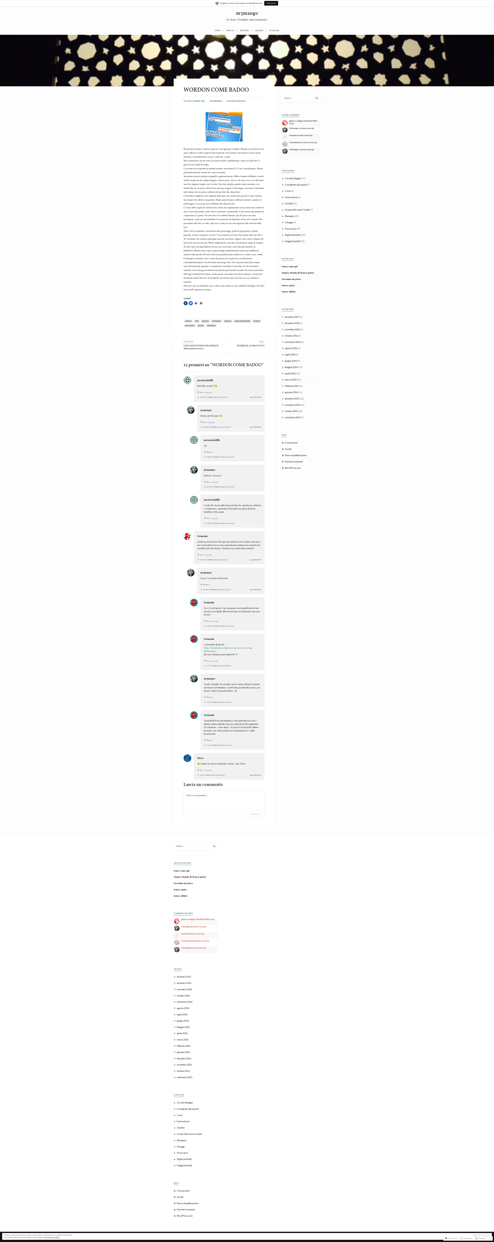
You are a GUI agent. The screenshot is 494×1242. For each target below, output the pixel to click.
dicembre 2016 (292, 323)
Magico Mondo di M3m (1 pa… (202, 919)
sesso (201, 325)
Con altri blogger (293, 178)
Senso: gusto (288, 285)
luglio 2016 (290, 354)
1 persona (208, 392)
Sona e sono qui (307, 128)
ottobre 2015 (291, 411)
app (197, 321)
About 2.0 (230, 30)
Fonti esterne (291, 197)
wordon (211, 325)
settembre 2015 (293, 417)
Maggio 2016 (291, 367)
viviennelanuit (295, 142)
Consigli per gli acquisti (296, 184)
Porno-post (290, 228)
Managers (290, 216)
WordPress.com (293, 468)
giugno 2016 (291, 361)
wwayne (292, 135)
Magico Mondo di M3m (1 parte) (298, 272)
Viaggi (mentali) (292, 241)
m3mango (247, 13)
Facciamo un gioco (291, 279)
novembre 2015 (292, 405)
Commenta (255, 814)
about (188, 321)
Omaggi (289, 222)
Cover (288, 191)
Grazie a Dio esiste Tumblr (297, 209)
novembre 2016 (292, 329)
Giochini (289, 203)
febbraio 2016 (292, 386)
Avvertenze (274, 30)
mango (228, 321)
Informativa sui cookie (51, 1237)
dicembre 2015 (292, 398)
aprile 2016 (290, 373)
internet (216, 321)
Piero (200, 758)
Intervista (244, 30)
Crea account (291, 442)
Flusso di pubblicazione (296, 455)
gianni (291, 121)
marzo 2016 (291, 379)
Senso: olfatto (289, 291)
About (217, 30)
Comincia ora (271, 3)
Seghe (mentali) (237, 101)
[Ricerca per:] (301, 98)
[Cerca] (316, 98)
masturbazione (242, 321)
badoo (205, 321)
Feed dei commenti (294, 461)
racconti (190, 325)
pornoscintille (205, 380)
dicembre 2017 (292, 317)
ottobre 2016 (291, 335)
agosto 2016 (291, 348)
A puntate (259, 30)
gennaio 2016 (291, 392)
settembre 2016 (293, 342)
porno (257, 321)
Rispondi (257, 397)
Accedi (288, 449)
